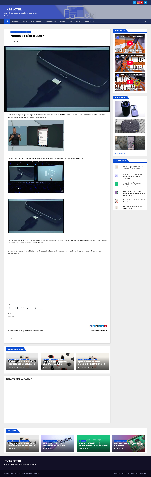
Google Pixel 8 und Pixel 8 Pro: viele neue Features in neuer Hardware (21, 363)
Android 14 (16, 359)
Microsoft (48, 441)
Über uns (89, 21)
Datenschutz (143, 473)
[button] (145, 21)
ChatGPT (83, 441)
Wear (61, 359)
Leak (91, 359)
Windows (55, 441)
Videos (78, 21)
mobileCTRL (13, 9)
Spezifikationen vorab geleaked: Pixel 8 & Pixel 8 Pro (91, 363)
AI (79, 441)
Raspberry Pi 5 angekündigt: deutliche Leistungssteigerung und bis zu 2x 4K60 (134, 193)
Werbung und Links (133, 473)
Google (22, 359)
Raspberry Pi (118, 441)
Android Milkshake (98, 331)
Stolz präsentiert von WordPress (12, 473)
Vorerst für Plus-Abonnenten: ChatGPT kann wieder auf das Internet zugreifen (132, 185)
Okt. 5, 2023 (12, 449)
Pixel (27, 359)
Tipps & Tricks (36, 21)
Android (15, 21)
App (70, 21)
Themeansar (36, 473)
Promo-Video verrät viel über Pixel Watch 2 (55, 362)
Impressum (117, 473)
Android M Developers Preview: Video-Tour (26, 331)
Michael (12, 339)
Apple (25, 21)
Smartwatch (51, 21)
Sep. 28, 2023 (48, 449)
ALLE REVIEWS (120, 154)
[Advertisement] (57, 291)
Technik (125, 441)
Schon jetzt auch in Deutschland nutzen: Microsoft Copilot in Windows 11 (133, 176)
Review (63, 21)
